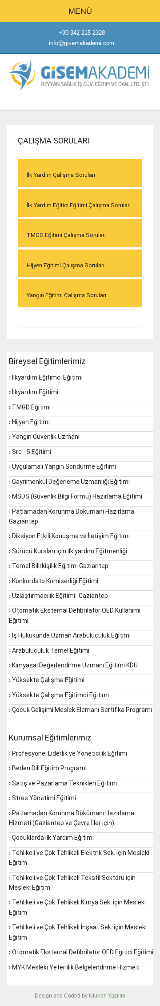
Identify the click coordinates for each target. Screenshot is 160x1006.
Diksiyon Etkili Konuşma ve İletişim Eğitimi (71, 536)
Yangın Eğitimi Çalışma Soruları (66, 295)
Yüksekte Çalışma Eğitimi (48, 679)
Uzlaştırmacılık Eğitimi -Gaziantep (60, 595)
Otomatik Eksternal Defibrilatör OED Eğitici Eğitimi (82, 952)
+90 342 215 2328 (82, 32)
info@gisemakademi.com (81, 43)
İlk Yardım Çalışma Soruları (61, 175)
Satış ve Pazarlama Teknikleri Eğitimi (64, 783)
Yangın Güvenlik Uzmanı (46, 436)
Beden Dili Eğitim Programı (49, 768)
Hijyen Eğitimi (31, 421)
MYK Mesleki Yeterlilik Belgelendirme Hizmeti (76, 967)
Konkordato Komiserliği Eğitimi (55, 581)
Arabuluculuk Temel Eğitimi (50, 650)
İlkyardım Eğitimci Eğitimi (47, 377)
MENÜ (80, 11)
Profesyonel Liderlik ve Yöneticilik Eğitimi (69, 753)
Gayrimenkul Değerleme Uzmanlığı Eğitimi (71, 481)
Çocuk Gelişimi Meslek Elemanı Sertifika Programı (82, 709)
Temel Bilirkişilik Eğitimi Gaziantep (60, 565)
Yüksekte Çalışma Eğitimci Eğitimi (60, 695)
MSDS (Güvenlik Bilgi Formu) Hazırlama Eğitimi (77, 496)
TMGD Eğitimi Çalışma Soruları (66, 235)
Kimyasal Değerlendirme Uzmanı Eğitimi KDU (75, 665)
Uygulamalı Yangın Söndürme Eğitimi (64, 466)
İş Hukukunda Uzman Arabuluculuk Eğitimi (71, 635)
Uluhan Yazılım (107, 996)
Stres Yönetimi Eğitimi (44, 798)
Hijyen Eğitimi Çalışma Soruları (65, 265)
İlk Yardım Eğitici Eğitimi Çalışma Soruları (79, 205)
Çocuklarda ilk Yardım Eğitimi (53, 837)
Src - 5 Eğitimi (31, 451)
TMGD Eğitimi (31, 407)
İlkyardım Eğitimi (35, 392)
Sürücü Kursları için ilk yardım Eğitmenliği (69, 551)
